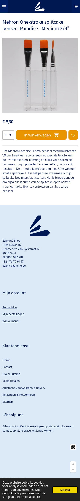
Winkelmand (10, 321)
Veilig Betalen (11, 381)
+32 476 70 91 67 (13, 261)
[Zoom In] (73, 464)
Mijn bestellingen (13, 314)
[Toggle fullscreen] (73, 447)
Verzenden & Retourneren (18, 394)
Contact (7, 367)
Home (6, 360)
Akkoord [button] (65, 489)
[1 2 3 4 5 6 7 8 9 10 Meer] (8, 135)
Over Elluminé (11, 374)
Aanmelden (9, 307)
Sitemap (7, 401)
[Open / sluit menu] (4, 6)
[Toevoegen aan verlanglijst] (73, 135)
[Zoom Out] (73, 469)
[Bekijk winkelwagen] (76, 6)
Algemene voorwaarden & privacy (23, 388)
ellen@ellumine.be (14, 265)
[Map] (40, 458)
